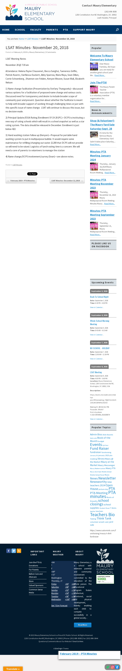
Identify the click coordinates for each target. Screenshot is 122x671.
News (94, 478)
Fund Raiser (99, 448)
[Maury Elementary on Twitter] (13, 551)
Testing (93, 519)
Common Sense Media (36, 591)
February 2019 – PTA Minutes (21, 181)
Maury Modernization (97, 468)
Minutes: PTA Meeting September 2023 (102, 215)
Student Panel (104, 508)
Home (6, 29)
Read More (82, 625)
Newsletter (107, 478)
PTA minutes (103, 494)
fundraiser (95, 452)
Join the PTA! (98, 82)
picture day (103, 489)
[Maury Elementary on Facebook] (8, 551)
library (101, 458)
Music (107, 475)
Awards (110, 434)
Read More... (100, 75)
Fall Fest (105, 445)
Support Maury (84, 29)
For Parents (34, 569)
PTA (65, 29)
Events (96, 444)
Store (31, 581)
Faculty (35, 29)
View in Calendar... (97, 307)
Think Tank (104, 518)
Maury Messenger (106, 465)
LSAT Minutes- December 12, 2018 (67, 181)
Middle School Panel (97, 475)
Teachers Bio (102, 514)
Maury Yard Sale (95, 472)
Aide (104, 434)
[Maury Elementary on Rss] (19, 551)
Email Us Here (78, 641)
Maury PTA (110, 468)
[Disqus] (45, 229)
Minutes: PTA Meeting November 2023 (101, 184)
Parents (52, 29)
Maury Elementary (36, 52)
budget (101, 441)
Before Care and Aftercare (36, 575)
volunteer (94, 522)
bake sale (93, 438)
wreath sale (103, 522)
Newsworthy (98, 482)
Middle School (107, 472)
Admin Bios (96, 434)
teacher (92, 511)
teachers (99, 511)
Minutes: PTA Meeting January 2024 (100, 156)
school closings (99, 502)
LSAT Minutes (32, 38)
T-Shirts (113, 508)
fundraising (106, 452)
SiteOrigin (59, 648)
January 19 (94, 455)
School (20, 29)
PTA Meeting (99, 493)
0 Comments (51, 52)
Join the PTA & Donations (35, 564)
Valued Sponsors (36, 585)
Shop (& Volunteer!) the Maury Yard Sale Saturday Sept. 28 (102, 124)
